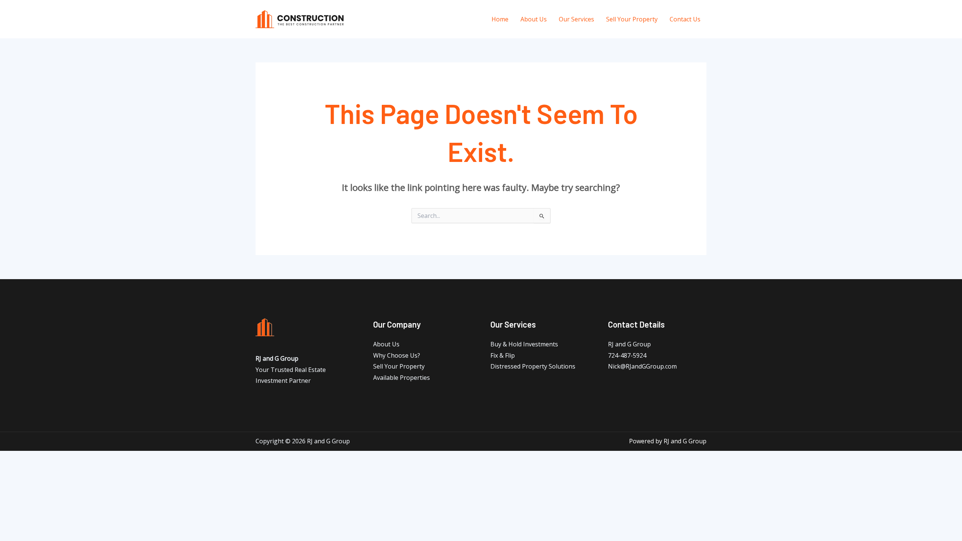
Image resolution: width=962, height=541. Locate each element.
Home (500, 19)
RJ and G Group (629, 344)
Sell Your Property (632, 19)
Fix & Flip (502, 355)
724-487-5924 (627, 355)
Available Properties (401, 377)
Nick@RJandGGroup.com (642, 366)
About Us (533, 19)
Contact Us (685, 19)
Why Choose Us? (396, 355)
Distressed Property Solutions (532, 366)
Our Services (576, 19)
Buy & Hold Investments (524, 344)
